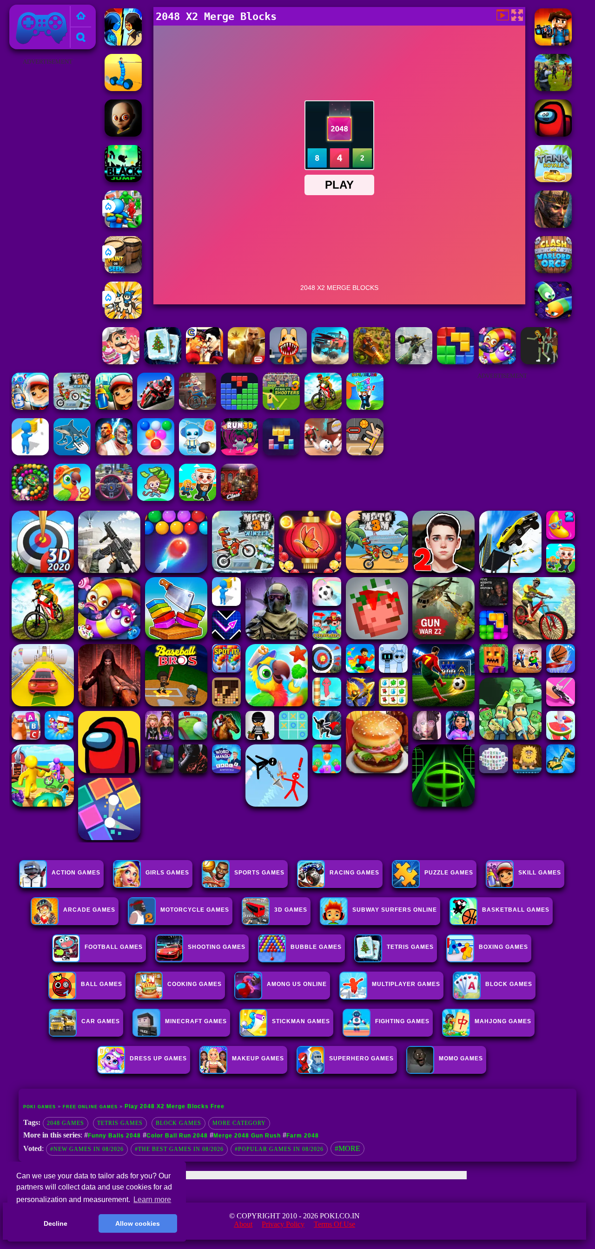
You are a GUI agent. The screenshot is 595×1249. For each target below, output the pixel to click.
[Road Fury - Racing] (330, 362)
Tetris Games (120, 1123)
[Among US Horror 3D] (553, 134)
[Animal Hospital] (288, 362)
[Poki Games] (81, 16)
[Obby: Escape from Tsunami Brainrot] (364, 407)
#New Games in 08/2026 (87, 1149)
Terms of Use (334, 1224)
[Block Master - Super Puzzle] (239, 407)
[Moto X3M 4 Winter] (72, 407)
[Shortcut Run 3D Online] (30, 453)
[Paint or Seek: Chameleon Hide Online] (123, 271)
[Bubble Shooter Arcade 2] (155, 453)
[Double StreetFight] (204, 362)
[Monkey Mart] (155, 498)
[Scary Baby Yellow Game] (123, 134)
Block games (178, 1123)
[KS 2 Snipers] (413, 362)
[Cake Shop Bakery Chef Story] (120, 362)
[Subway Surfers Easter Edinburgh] (30, 407)
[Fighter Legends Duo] (113, 453)
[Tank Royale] (553, 180)
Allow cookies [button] (137, 1223)
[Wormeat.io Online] (553, 316)
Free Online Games (90, 1106)
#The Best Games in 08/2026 (179, 1149)
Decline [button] (55, 1223)
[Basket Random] (364, 453)
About (243, 1224)
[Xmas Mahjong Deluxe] (162, 362)
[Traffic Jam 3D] (113, 498)
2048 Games (65, 1123)
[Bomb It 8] (197, 453)
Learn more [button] (152, 1199)
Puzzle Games (448, 872)
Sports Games (259, 872)
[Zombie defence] (123, 225)
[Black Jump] (123, 180)
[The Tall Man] (539, 362)
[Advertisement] (48, 207)
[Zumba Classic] (30, 498)
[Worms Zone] (497, 362)
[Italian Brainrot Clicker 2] (72, 453)
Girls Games (167, 872)
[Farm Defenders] (371, 362)
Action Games (76, 872)
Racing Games (354, 872)
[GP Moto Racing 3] (155, 407)
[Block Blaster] (455, 362)
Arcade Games (89, 910)
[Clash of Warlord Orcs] (553, 271)
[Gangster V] (246, 362)
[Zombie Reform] (553, 88)
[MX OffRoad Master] (323, 407)
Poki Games (32, 10)
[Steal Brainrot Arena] (197, 498)
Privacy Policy (283, 1224)
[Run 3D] (239, 453)
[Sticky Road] (197, 407)
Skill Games (539, 872)
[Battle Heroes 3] (553, 225)
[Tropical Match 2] (72, 498)
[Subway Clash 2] (239, 498)
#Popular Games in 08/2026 (279, 1149)
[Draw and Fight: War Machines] (123, 88)
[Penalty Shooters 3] (281, 407)
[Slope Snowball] (323, 453)
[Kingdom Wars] (123, 316)
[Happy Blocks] (281, 453)
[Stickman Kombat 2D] (123, 43)
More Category (239, 1123)
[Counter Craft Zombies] (553, 43)
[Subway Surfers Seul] (113, 407)
